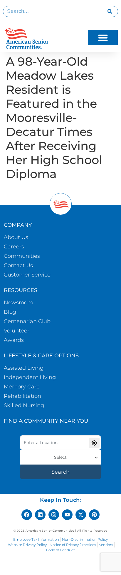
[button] (103, 38)
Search (60, 472)
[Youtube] (67, 514)
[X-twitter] (80, 514)
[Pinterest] (94, 514)
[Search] (110, 11)
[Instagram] (53, 514)
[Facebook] (26, 514)
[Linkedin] (40, 514)
